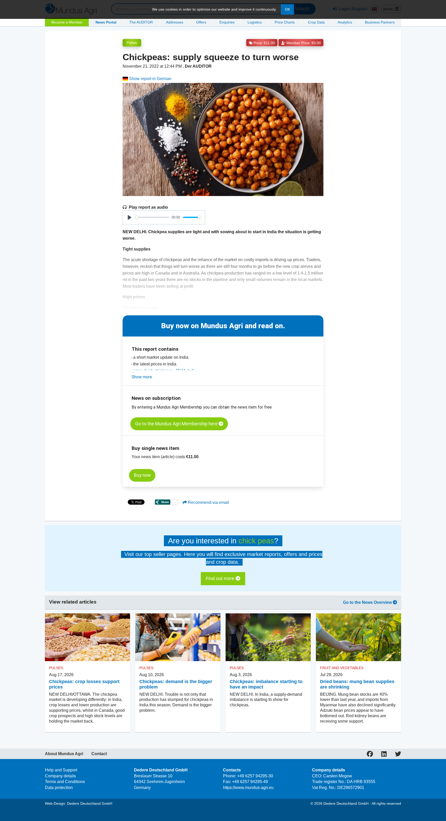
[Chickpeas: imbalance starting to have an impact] (268, 637)
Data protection (59, 787)
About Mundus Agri (64, 754)
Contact (99, 754)
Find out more (221, 578)
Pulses (132, 43)
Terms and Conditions (65, 781)
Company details (60, 776)
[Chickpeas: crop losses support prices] (87, 637)
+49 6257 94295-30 (255, 776)
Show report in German (149, 78)
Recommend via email (208, 502)
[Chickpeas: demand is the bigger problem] (177, 637)
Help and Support (61, 770)
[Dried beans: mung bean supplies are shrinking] (358, 637)
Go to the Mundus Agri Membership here (177, 423)
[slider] (152, 217)
